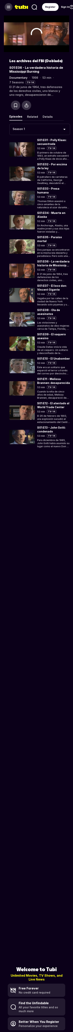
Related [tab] (32, 116)
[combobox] (40, 129)
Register (50, 6)
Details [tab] (48, 116)
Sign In (65, 6)
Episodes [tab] (15, 116)
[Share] (26, 105)
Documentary (18, 77)
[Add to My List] (15, 105)
